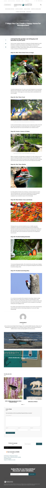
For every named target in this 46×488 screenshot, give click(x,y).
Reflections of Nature (32, 401)
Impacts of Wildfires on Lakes (9, 459)
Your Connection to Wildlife (13, 451)
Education (28, 11)
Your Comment (8, 415)
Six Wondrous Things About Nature (11, 455)
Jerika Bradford (23, 322)
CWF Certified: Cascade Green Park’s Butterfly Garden (13, 402)
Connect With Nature (20, 11)
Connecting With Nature (24, 20)
